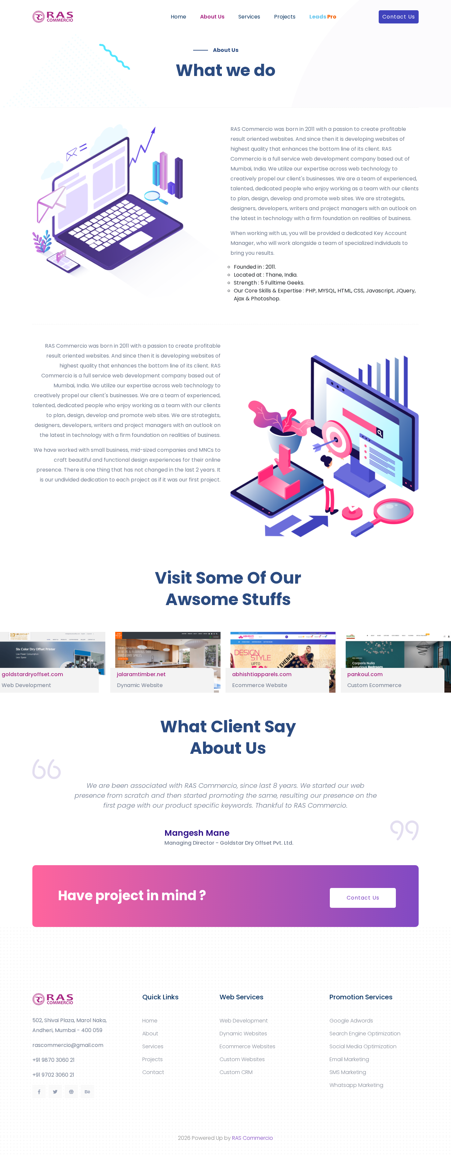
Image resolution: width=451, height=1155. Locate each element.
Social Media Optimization (363, 1046)
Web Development (244, 1020)
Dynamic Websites (243, 1033)
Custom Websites (242, 1059)
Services (249, 16)
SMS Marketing (348, 1072)
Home (178, 16)
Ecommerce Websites (247, 1046)
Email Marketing (349, 1059)
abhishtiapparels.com (262, 674)
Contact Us (398, 16)
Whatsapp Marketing (356, 1085)
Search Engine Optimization (365, 1033)
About (150, 1033)
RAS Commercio (252, 1138)
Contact (153, 1072)
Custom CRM (236, 1072)
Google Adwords (351, 1020)
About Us (212, 16)
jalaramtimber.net (141, 674)
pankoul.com (365, 674)
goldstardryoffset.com (32, 674)
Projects (284, 16)
